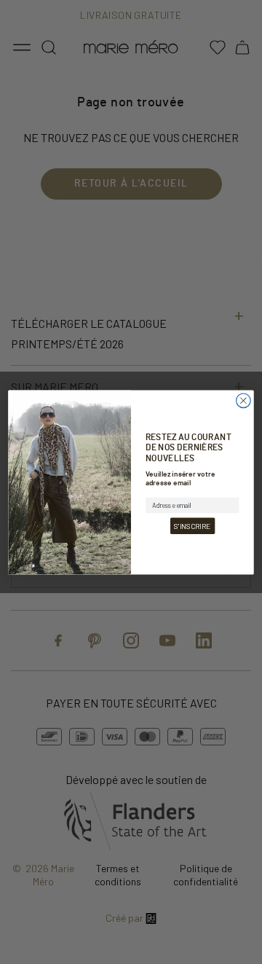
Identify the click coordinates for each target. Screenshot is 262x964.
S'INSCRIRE (192, 525)
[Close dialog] (244, 400)
